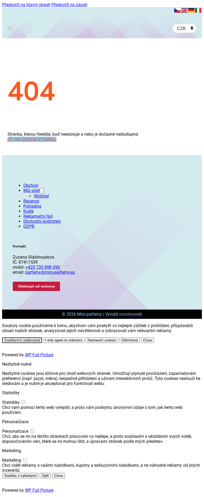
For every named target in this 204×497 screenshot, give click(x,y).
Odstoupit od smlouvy (36, 286)
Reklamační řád (38, 216)
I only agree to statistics (63, 340)
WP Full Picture (39, 354)
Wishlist (41, 196)
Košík (28, 211)
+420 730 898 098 (43, 267)
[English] (184, 9)
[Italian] (198, 9)
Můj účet (31, 190)
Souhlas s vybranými (20, 476)
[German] (191, 9)
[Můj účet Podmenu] (42, 191)
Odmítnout (130, 340)
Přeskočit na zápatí (69, 4)
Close (147, 340)
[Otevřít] (9, 28)
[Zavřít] (109, 266)
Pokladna (32, 206)
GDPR (29, 226)
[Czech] (177, 9)
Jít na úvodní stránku (31, 139)
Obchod (30, 185)
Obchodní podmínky (42, 221)
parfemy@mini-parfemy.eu (50, 272)
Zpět (45, 476)
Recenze (31, 201)
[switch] (23, 402)
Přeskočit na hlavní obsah (26, 4)
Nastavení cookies (102, 340)
